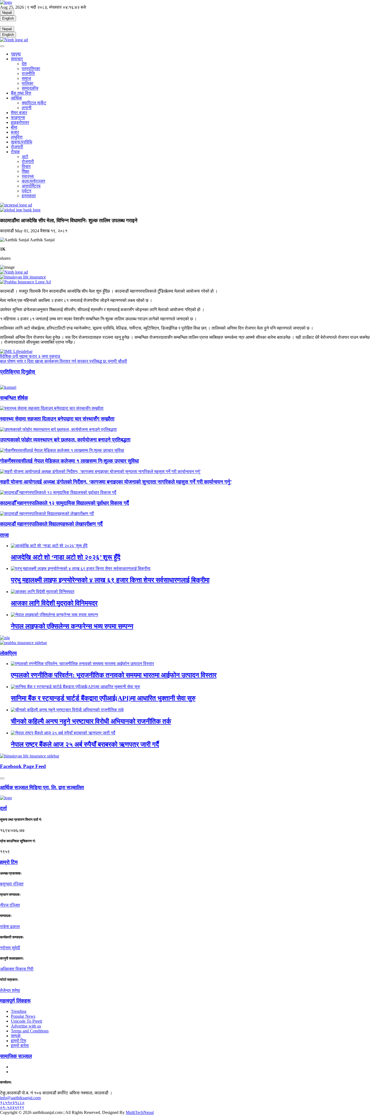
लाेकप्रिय (8, 653)
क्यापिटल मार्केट (34, 103)
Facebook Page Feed (23, 766)
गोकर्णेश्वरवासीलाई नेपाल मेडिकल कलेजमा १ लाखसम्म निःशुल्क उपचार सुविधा (69, 461)
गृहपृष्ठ (16, 54)
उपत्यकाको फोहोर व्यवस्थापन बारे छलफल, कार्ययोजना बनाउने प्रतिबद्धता (65, 440)
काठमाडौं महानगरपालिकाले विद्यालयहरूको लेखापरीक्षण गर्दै (51, 524)
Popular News (23, 1016)
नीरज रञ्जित (10, 905)
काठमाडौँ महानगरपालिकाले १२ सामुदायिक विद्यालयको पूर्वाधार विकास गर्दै (64, 503)
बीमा (14, 127)
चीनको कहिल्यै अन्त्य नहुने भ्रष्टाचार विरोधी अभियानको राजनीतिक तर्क (91, 721)
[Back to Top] (2, 778)
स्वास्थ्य (28, 176)
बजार (15, 132)
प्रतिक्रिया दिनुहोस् (17, 372)
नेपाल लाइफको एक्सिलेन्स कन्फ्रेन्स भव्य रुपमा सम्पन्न (72, 626)
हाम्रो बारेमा (20, 1045)
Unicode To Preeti (26, 1021)
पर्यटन (26, 191)
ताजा (4, 535)
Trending (18, 1011)
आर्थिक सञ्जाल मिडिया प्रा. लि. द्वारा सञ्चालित (42, 787)
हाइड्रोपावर (20, 122)
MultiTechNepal (140, 1112)
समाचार (17, 59)
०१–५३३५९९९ (12, 1107)
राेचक (15, 151)
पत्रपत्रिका (31, 68)
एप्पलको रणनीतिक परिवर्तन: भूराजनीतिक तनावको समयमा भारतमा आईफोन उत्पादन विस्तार (113, 675)
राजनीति (28, 73)
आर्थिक (16, 98)
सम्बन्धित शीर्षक (14, 398)
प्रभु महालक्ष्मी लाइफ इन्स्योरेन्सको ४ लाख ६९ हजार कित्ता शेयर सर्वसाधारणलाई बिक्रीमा (110, 580)
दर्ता (3, 808)
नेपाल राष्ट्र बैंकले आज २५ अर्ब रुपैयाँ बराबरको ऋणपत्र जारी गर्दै (85, 744)
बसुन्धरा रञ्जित (11, 884)
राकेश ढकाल (10, 926)
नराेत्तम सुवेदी (10, 947)
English (8, 18)
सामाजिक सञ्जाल (16, 1056)
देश (24, 63)
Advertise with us (26, 1026)
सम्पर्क (16, 1035)
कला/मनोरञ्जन (33, 181)
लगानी (27, 107)
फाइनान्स (18, 117)
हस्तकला (29, 195)
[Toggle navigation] (2, 46)
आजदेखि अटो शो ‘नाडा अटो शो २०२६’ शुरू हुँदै (65, 557)
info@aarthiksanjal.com (20, 1097)
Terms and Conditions (30, 1031)
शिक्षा (25, 171)
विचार (26, 166)
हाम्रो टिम (18, 1040)
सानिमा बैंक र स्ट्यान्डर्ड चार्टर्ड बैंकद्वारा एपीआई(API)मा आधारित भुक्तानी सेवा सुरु (103, 698)
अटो (25, 156)
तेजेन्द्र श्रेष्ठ (10, 990)
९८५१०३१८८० (12, 1102)
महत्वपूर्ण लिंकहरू (15, 1001)
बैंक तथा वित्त (21, 93)
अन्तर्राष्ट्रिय (31, 186)
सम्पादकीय (30, 88)
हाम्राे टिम (9, 862)
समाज (26, 78)
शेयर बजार (19, 112)
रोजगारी (17, 147)
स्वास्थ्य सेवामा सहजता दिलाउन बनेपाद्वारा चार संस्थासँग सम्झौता (57, 419)
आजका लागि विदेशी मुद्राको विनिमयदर (54, 603)
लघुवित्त (17, 137)
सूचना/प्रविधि (21, 142)
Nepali (7, 13)
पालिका (27, 83)
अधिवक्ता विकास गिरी (16, 969)
